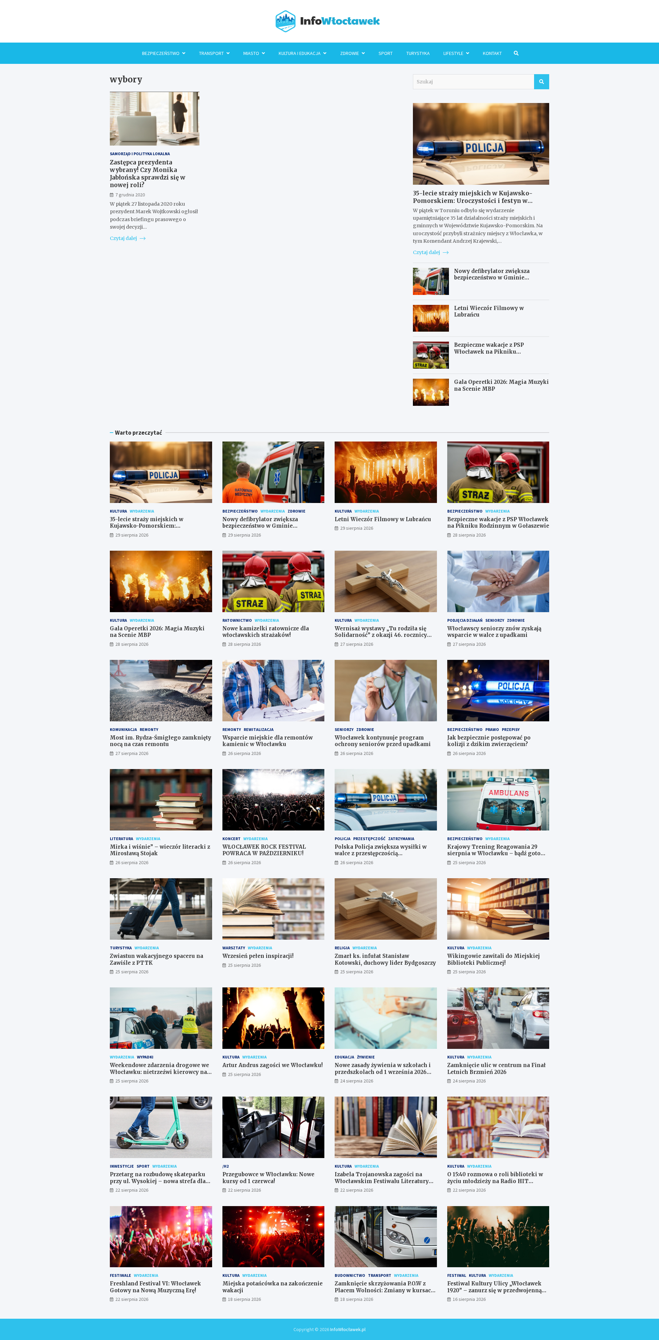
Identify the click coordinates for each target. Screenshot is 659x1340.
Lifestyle (453, 53)
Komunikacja (123, 729)
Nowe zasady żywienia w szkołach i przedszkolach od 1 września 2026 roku (383, 1072)
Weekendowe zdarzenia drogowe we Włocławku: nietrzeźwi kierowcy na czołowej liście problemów (159, 1072)
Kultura (118, 511)
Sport (386, 53)
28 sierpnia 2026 (469, 535)
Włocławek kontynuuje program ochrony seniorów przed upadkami (383, 741)
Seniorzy (494, 620)
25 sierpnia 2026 (469, 862)
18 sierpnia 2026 (244, 1299)
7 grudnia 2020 (130, 195)
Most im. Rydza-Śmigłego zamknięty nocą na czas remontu (160, 741)
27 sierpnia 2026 (356, 644)
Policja (342, 838)
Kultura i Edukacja (300, 53)
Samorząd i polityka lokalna (140, 153)
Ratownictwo (237, 620)
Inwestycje (122, 1166)
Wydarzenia (142, 511)
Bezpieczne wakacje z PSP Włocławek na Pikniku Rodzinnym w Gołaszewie (489, 352)
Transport (211, 53)
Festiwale (120, 1275)
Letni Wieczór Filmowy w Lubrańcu (383, 519)
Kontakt (492, 53)
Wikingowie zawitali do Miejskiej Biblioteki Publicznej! (493, 959)
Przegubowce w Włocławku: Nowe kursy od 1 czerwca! (268, 1177)
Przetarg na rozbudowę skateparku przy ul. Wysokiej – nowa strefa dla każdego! (158, 1181)
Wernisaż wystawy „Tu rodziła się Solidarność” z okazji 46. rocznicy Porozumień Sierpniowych (381, 635)
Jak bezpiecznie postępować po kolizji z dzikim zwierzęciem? (489, 741)
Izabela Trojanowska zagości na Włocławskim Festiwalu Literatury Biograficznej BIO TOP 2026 (382, 1181)
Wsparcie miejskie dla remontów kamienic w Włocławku (267, 741)
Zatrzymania (401, 838)
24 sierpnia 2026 (356, 1081)
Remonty (149, 729)
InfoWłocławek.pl (348, 1329)
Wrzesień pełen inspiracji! (257, 956)
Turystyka (418, 53)
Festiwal (456, 1275)
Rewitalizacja (259, 729)
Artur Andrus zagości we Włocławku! (272, 1065)
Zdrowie (349, 53)
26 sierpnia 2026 (244, 753)
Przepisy (511, 729)
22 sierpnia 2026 (131, 1190)
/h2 (225, 1166)
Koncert (231, 838)
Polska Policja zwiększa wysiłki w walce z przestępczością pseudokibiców (381, 853)
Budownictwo (350, 1275)
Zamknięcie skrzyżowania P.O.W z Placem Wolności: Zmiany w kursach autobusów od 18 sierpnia (385, 1290)
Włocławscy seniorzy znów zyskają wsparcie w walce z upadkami (494, 632)
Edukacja (344, 1057)
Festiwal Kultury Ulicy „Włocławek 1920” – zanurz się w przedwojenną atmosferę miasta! (494, 1290)
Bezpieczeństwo (161, 53)
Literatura (121, 838)
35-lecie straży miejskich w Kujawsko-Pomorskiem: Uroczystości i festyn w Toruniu (473, 201)
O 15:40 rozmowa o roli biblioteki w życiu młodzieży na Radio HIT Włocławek (495, 1181)
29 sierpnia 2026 (131, 535)
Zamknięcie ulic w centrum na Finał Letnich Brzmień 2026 (496, 1068)
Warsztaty (233, 947)
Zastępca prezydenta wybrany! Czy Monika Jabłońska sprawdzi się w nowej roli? (147, 174)
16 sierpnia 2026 (469, 1299)
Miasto (251, 53)
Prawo (492, 729)
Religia (342, 947)
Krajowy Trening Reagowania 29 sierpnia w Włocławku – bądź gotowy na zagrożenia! (497, 853)
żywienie (366, 1057)
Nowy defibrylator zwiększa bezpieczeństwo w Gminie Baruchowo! (492, 278)
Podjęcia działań (465, 620)
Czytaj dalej (124, 238)
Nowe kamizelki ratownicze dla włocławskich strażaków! (265, 632)
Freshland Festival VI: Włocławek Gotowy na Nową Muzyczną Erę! (155, 1287)
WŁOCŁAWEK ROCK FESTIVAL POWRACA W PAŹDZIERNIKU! (264, 850)
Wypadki (145, 1057)
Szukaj (541, 81)
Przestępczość (369, 838)
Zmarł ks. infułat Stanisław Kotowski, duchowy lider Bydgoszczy (385, 959)
